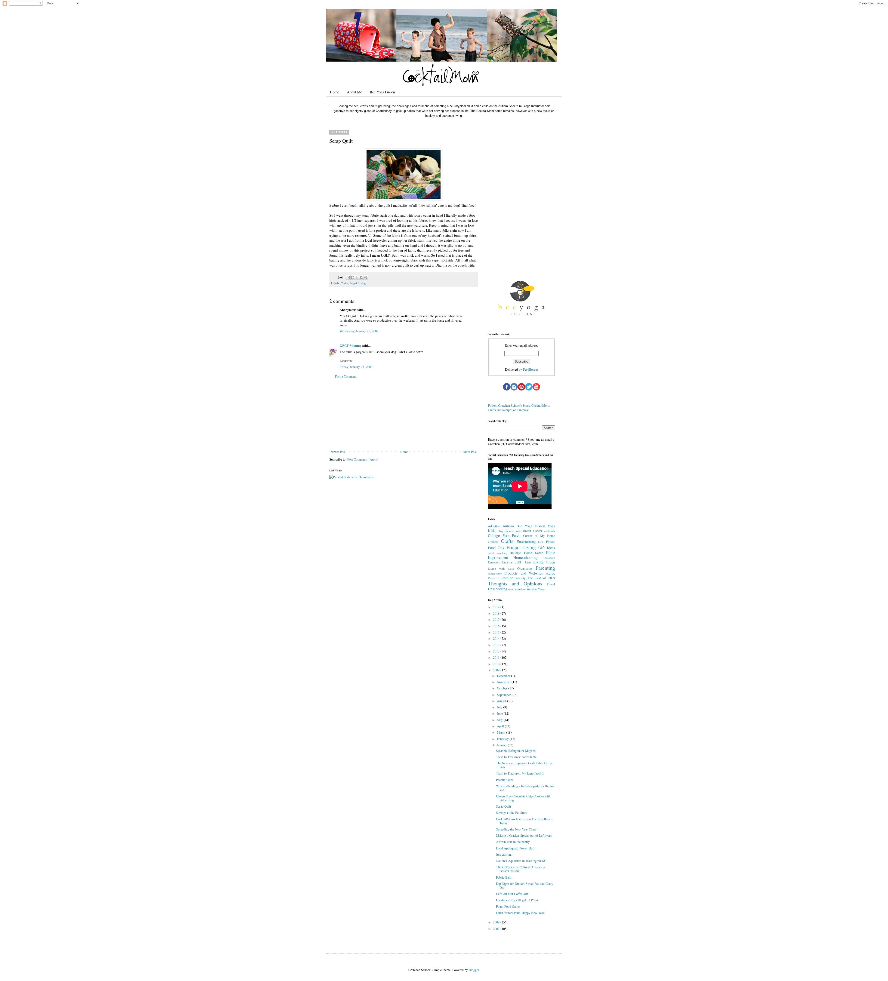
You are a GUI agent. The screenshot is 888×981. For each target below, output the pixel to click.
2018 (496, 613)
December (504, 675)
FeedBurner (530, 369)
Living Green (544, 562)
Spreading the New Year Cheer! (517, 829)
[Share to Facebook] (361, 277)
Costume (493, 542)
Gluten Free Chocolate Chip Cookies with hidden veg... (523, 798)
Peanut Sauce (504, 780)
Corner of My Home (539, 535)
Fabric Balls (504, 877)
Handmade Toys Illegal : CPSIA (517, 900)
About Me (354, 91)
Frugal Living (357, 283)
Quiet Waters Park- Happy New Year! (520, 912)
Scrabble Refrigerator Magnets (516, 750)
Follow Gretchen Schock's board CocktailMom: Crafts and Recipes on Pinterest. (519, 407)
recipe (550, 573)
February (503, 739)
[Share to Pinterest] (366, 277)
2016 (496, 626)
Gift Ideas (546, 547)
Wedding (532, 589)
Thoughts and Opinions (515, 583)
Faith (540, 542)
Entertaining (526, 541)
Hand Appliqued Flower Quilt (515, 848)
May (500, 720)
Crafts (344, 283)
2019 (496, 607)
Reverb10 (493, 578)
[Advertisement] (403, 414)
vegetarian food (517, 589)
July (500, 707)
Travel (551, 584)
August (502, 701)
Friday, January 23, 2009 (356, 367)
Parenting (545, 567)
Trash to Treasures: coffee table (516, 757)
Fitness (550, 541)
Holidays (515, 552)
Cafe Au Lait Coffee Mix (512, 894)
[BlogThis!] (352, 277)
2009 (496, 670)
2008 (496, 922)
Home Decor (533, 552)
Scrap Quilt (503, 806)
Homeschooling (525, 557)
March (501, 732)
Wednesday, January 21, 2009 (359, 331)
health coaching (497, 553)
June (500, 713)
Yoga (541, 589)
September (504, 694)
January (502, 745)
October (502, 688)
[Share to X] (357, 277)
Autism (508, 526)
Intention (507, 562)
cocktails (549, 531)
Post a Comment (346, 376)
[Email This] (348, 277)
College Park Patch (504, 535)
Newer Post (337, 451)
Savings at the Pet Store (511, 812)
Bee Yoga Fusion (382, 91)
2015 (496, 632)
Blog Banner (505, 531)
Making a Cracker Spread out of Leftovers (524, 835)
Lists (528, 562)
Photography (495, 573)
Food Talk (496, 547)
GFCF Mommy (350, 345)
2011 (496, 657)
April (501, 726)
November (504, 682)
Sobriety (520, 578)
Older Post (470, 451)
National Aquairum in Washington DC (521, 860)
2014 (496, 638)
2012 (496, 651)
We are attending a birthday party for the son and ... (525, 788)
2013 (496, 645)
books (518, 531)
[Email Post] (340, 277)
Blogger (474, 970)
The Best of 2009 (541, 578)
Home (334, 91)
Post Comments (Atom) (362, 459)
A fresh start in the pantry (513, 842)
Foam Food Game (508, 906)
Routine (507, 577)
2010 (496, 664)
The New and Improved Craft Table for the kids (524, 765)
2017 (496, 619)
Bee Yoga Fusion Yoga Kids (521, 528)
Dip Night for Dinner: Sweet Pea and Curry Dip (524, 885)
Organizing (524, 568)
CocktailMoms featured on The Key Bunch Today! (524, 821)
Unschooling (497, 588)
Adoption (494, 526)
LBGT (519, 562)
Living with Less (501, 569)
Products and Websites (523, 573)
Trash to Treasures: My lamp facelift (520, 773)
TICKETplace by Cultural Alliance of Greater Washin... (521, 869)
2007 (496, 928)
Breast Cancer (532, 531)
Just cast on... (505, 854)
